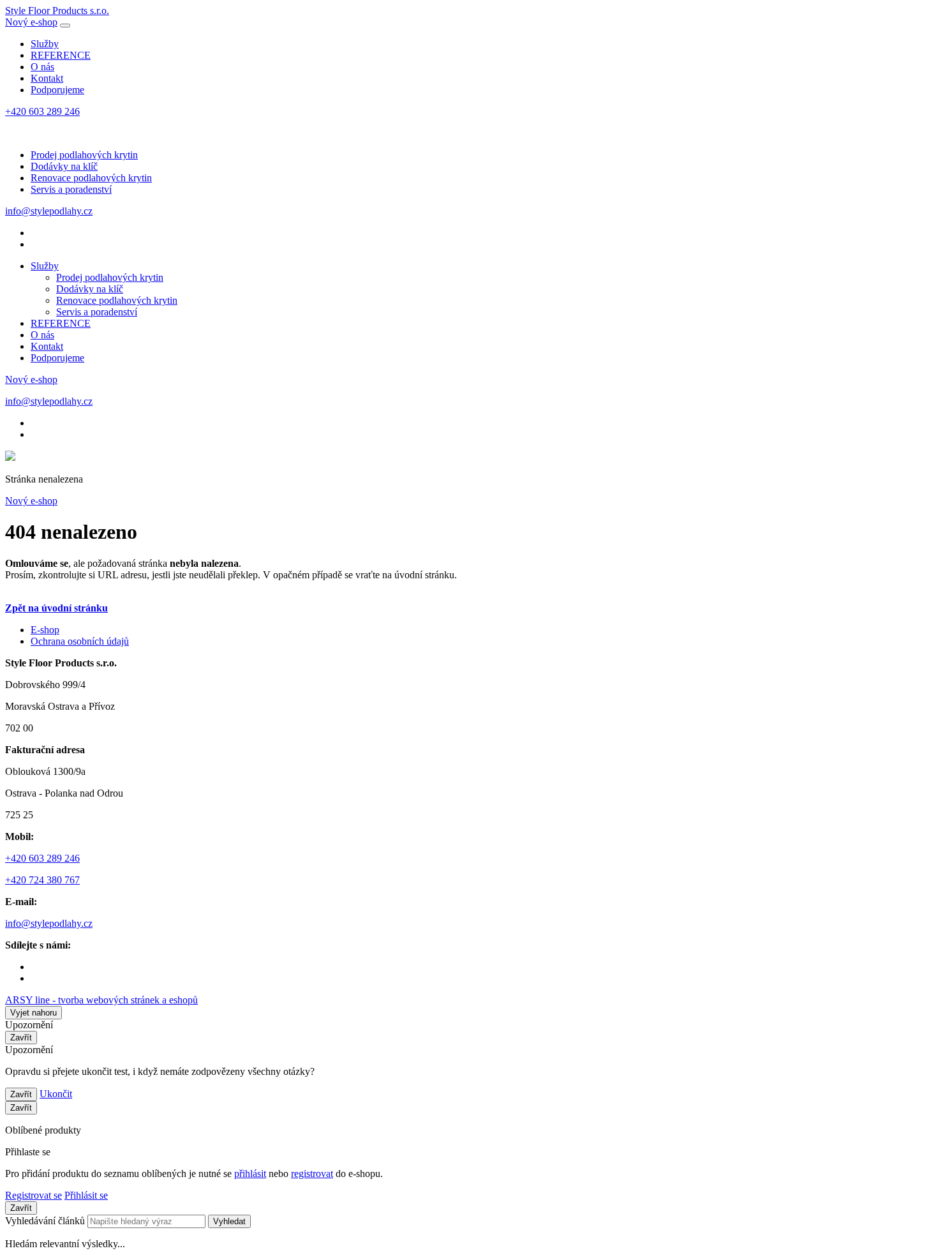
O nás (42, 66)
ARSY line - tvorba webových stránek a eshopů (101, 999)
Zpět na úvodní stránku (56, 608)
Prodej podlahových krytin (84, 154)
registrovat (312, 1173)
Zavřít (21, 1037)
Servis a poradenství (71, 189)
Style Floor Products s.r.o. (57, 10)
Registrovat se (33, 1195)
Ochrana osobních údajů (80, 641)
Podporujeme (57, 89)
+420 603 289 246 (42, 111)
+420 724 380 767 (42, 879)
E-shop (45, 629)
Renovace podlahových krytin (91, 177)
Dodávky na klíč (64, 166)
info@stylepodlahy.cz (49, 211)
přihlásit (250, 1173)
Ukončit (56, 1093)
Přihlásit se (86, 1195)
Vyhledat (229, 1221)
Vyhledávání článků (46, 1220)
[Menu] (65, 25)
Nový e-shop (31, 22)
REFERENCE (61, 55)
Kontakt (47, 78)
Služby (45, 43)
